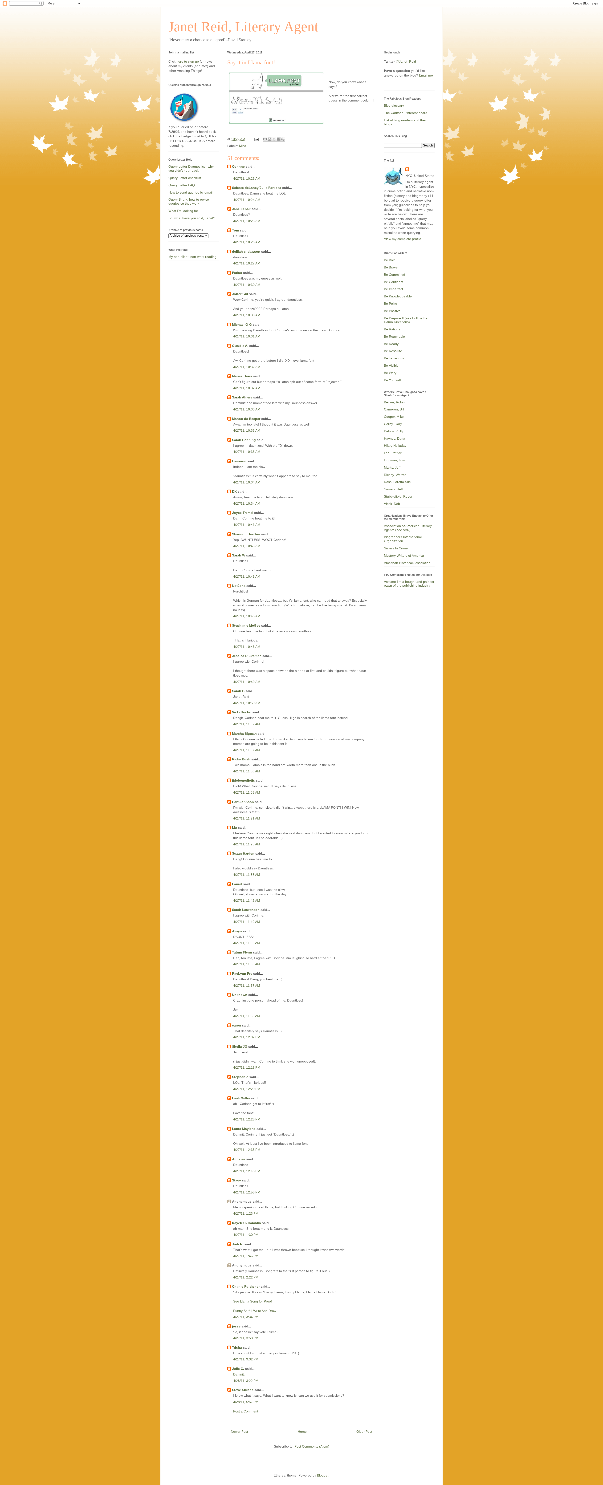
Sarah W (238, 555)
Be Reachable (394, 336)
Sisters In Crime (396, 548)
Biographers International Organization (403, 539)
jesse (236, 1326)
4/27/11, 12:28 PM (246, 1119)
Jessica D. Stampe (246, 656)
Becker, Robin (394, 402)
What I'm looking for (183, 211)
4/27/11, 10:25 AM (246, 221)
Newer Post (239, 1431)
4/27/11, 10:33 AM (246, 409)
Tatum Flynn (242, 952)
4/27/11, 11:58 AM (246, 1016)
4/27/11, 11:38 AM (246, 874)
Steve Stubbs (242, 1390)
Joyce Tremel (242, 513)
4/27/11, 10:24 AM (246, 200)
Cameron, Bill (394, 409)
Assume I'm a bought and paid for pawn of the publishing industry (409, 584)
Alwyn (237, 931)
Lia (234, 827)
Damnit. (239, 1374)
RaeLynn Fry (242, 973)
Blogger (322, 1475)
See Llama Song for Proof (252, 1301)
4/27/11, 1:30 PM (245, 1235)
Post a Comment (245, 1411)
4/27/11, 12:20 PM (246, 1089)
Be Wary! (390, 373)
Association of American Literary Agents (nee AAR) (408, 528)
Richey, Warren (395, 475)
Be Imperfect (393, 289)
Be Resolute (393, 351)
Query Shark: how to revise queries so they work (188, 201)
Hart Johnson (243, 802)
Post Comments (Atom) (311, 1446)
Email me (426, 75)
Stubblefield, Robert (398, 496)
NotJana (238, 586)
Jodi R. (237, 1244)
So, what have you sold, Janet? (191, 218)
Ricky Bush (241, 759)
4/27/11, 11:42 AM (246, 900)
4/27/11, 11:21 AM (246, 818)
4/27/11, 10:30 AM (246, 285)
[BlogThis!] (269, 139)
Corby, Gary (393, 424)
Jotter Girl (240, 294)
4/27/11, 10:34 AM (246, 482)
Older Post (364, 1431)
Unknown (239, 995)
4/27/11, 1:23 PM (245, 1213)
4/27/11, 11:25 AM (246, 844)
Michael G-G (242, 324)
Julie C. (238, 1369)
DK (234, 491)
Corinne (238, 166)
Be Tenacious (394, 358)
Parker (237, 273)
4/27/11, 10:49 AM (246, 682)
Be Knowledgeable (398, 296)
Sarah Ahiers (242, 397)
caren (236, 1025)
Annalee (238, 1159)
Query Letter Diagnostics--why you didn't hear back (191, 168)
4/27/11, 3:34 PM (245, 1317)
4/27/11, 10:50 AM (246, 703)
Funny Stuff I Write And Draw (254, 1311)
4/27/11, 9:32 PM (245, 1359)
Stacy (236, 1180)
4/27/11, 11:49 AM (246, 922)
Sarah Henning (244, 440)
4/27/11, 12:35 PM (246, 1150)
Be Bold (389, 260)
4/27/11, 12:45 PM (246, 1171)
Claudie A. (240, 346)
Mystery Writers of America (404, 555)
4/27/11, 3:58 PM (245, 1338)
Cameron (239, 461)
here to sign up (188, 61)
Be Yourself (392, 380)
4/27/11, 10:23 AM (246, 178)
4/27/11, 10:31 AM (246, 336)
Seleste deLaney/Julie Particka (256, 188)
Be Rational (392, 329)
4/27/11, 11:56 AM (246, 943)
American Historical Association (407, 563)
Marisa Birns (242, 376)
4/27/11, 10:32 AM (246, 367)
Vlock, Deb (392, 504)
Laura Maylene (244, 1129)
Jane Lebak (241, 209)
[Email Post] (256, 139)
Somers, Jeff (393, 489)
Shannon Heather (246, 534)
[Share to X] (274, 139)
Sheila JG (239, 1046)
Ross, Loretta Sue (397, 482)
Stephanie (240, 1077)
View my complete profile (402, 239)
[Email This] (265, 139)
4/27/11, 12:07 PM (246, 1037)
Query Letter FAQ (181, 185)
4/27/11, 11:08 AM (246, 771)
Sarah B (238, 691)
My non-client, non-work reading (192, 257)
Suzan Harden (243, 853)
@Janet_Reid (406, 61)
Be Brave (391, 267)
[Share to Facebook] (278, 139)
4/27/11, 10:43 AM (246, 546)
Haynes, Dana (394, 438)
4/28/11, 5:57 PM (245, 1402)
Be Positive (392, 311)
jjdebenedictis (243, 780)
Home (302, 1431)
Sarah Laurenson (246, 910)
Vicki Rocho (241, 712)
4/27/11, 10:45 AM (246, 576)
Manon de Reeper (246, 419)
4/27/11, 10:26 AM (246, 242)
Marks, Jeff (392, 467)
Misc (242, 146)
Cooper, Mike (394, 416)
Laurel (237, 884)
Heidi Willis (241, 1098)
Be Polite (390, 303)
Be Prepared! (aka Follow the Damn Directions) (406, 320)
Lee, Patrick (393, 453)
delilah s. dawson (246, 251)
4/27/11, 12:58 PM (246, 1192)
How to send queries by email (190, 192)
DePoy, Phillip (394, 431)
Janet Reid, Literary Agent (243, 26)
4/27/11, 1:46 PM (245, 1256)
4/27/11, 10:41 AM (246, 525)
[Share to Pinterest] (283, 139)
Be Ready (391, 344)
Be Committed (394, 274)
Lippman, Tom (394, 460)
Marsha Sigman (244, 733)
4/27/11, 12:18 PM (246, 1067)
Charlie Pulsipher (246, 1286)
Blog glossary (394, 105)
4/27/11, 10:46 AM (246, 647)
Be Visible (391, 365)
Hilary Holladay (395, 445)
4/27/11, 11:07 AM (246, 724)
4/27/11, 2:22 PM (245, 1277)
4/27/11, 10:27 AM (246, 263)
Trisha (237, 1347)
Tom (235, 230)
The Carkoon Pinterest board (405, 113)
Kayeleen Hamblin (246, 1223)
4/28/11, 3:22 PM (245, 1381)
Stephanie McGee (246, 625)
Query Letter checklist (184, 178)
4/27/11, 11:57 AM (246, 985)
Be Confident (393, 282)
